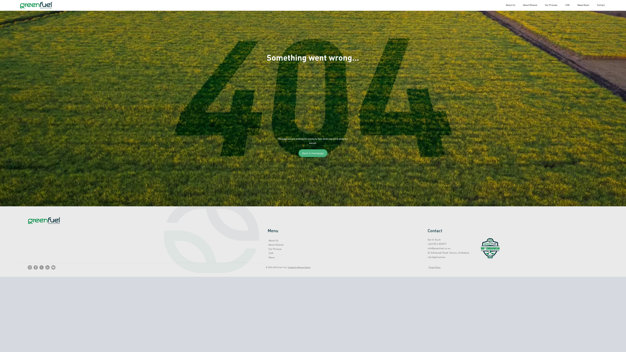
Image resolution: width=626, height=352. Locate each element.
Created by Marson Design (299, 267)
